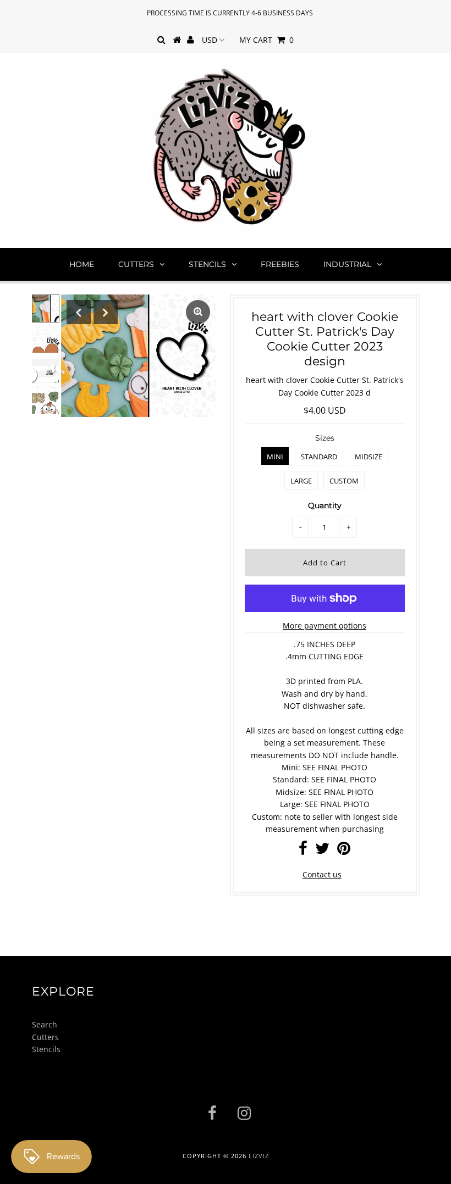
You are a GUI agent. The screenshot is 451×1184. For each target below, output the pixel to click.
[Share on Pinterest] (343, 851)
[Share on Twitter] (322, 851)
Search (44, 1024)
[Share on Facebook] (303, 851)
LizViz (259, 1156)
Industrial (347, 264)
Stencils (207, 264)
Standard (319, 457)
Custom (344, 481)
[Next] (106, 312)
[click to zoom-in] (198, 312)
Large (301, 481)
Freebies (280, 264)
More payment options (324, 625)
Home (81, 264)
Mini (275, 457)
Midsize (368, 457)
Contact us (322, 874)
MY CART (266, 40)
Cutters (136, 264)
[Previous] (79, 312)
